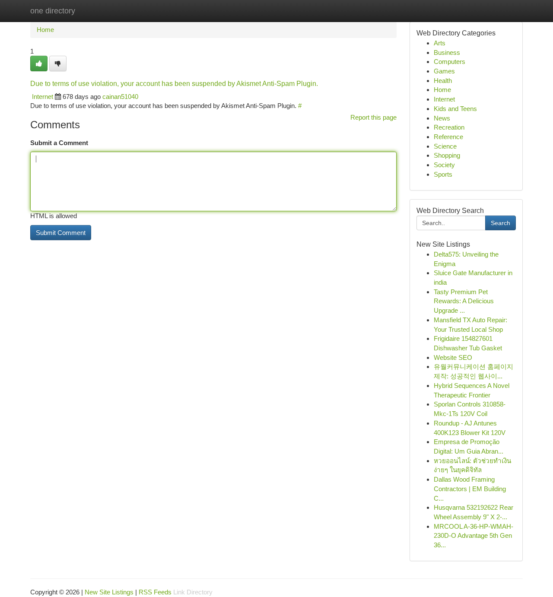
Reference (448, 136)
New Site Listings (109, 592)
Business (447, 52)
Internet (42, 96)
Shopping (447, 155)
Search (500, 222)
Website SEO (453, 357)
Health (443, 80)
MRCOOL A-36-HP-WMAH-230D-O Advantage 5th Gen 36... (473, 536)
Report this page (373, 117)
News (442, 118)
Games (444, 71)
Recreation (449, 127)
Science (445, 146)
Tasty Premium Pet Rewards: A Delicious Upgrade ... (464, 301)
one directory (52, 10)
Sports (443, 174)
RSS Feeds (155, 592)
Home (45, 29)
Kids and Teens (455, 108)
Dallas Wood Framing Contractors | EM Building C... (470, 489)
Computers (449, 61)
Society (444, 164)
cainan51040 (120, 96)
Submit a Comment (59, 142)
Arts (439, 43)
